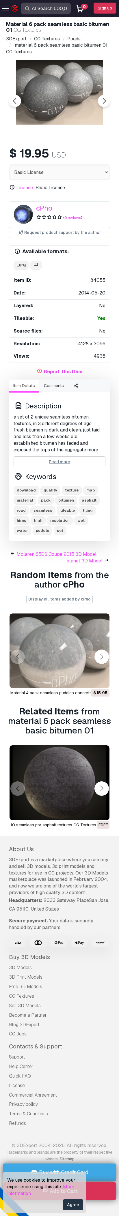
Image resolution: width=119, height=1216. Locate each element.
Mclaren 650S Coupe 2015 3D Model (56, 554)
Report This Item (63, 372)
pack (46, 500)
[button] (101, 657)
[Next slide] (104, 101)
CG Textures (21, 996)
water (22, 530)
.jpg (21, 265)
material (25, 500)
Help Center (21, 1066)
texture (72, 490)
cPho (44, 208)
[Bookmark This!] (101, 680)
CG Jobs (18, 1034)
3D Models (20, 967)
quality (50, 490)
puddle (42, 530)
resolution (60, 520)
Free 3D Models (25, 987)
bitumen (66, 500)
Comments (54, 385)
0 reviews (72, 217)
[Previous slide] (15, 101)
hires (21, 520)
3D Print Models (25, 977)
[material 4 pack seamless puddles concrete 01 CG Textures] (59, 650)
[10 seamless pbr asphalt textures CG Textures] (59, 782)
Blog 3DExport (24, 1025)
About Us (21, 849)
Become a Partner (28, 1015)
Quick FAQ (20, 1076)
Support (17, 1057)
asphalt (89, 500)
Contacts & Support (35, 1046)
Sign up (105, 8)
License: (25, 188)
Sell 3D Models (25, 1006)
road (21, 510)
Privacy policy (23, 1104)
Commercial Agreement (33, 1095)
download (26, 490)
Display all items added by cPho (59, 599)
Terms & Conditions (28, 1114)
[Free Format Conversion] (36, 265)
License (17, 1085)
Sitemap (67, 1158)
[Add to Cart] (89, 680)
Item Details (24, 385)
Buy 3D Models (29, 957)
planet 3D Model (84, 561)
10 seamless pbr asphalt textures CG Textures (53, 824)
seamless (43, 510)
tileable (67, 510)
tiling (88, 510)
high (38, 520)
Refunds (17, 1123)
